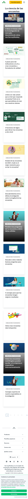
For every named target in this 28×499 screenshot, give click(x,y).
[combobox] (14, 457)
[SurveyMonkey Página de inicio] (3, 2)
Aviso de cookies (11, 487)
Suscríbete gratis (15, 2)
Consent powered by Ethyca (19, 496)
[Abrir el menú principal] (24, 2)
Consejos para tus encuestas (13, 25)
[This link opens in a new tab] (6, 461)
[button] (14, 434)
